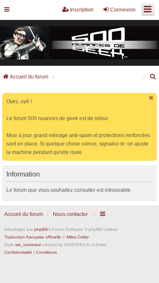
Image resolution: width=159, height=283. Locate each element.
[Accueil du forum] (79, 43)
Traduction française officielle (32, 237)
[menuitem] (153, 77)
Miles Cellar (78, 237)
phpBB (41, 229)
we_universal (28, 244)
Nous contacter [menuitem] (70, 214)
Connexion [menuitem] (123, 10)
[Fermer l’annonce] (151, 98)
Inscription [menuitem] (82, 10)
